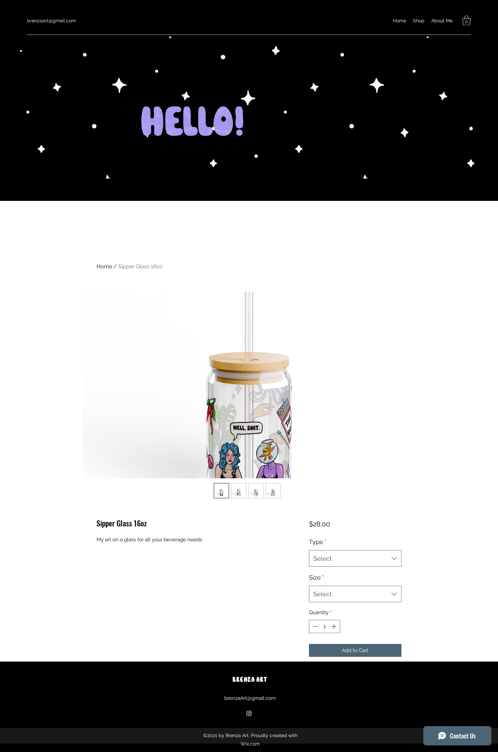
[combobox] (355, 558)
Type (318, 541)
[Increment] (334, 626)
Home (104, 266)
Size (316, 577)
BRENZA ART (249, 680)
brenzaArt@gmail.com (250, 698)
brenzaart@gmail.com (51, 20)
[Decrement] (314, 626)
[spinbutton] (324, 626)
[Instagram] (249, 713)
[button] (466, 20)
